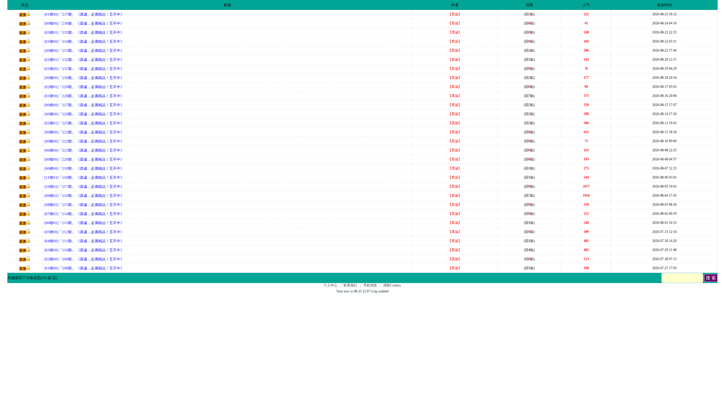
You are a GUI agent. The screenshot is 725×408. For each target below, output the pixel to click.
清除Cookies (392, 285)
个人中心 (330, 285)
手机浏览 (370, 285)
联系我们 (350, 285)
